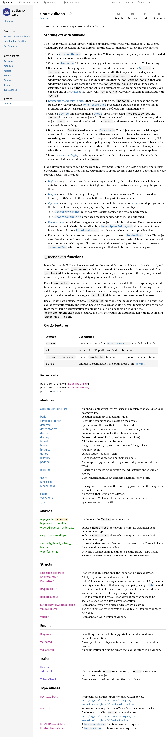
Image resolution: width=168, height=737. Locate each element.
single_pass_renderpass (54, 535)
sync (42, 502)
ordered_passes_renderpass (57, 527)
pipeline (45, 469)
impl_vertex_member (53, 523)
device (44, 433)
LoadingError (78, 383)
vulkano (18, 10)
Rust (128, 2)
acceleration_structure (53, 408)
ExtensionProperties (52, 572)
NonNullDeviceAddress (53, 724)
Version (44, 616)
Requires (45, 634)
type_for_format (49, 551)
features (76, 91)
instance (45, 449)
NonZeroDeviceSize (51, 728)
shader (44, 493)
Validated (46, 642)
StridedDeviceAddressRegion (57, 604)
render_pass (47, 486)
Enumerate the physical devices (67, 101)
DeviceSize (46, 708)
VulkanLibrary (78, 387)
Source (44, 18)
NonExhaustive (49, 577)
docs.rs (114, 2)
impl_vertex (47, 519)
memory (45, 457)
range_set (46, 481)
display (44, 437)
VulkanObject (48, 679)
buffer (43, 416)
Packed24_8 (47, 581)
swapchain (46, 498)
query (43, 477)
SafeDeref (46, 671)
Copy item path (70, 14)
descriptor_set (48, 429)
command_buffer (50, 420)
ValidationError (49, 608)
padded (45, 462)
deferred (45, 425)
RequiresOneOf (49, 596)
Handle (44, 667)
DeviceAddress (49, 696)
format (44, 441)
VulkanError (47, 649)
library (44, 453)
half (56, 391)
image (44, 445)
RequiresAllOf (48, 589)
